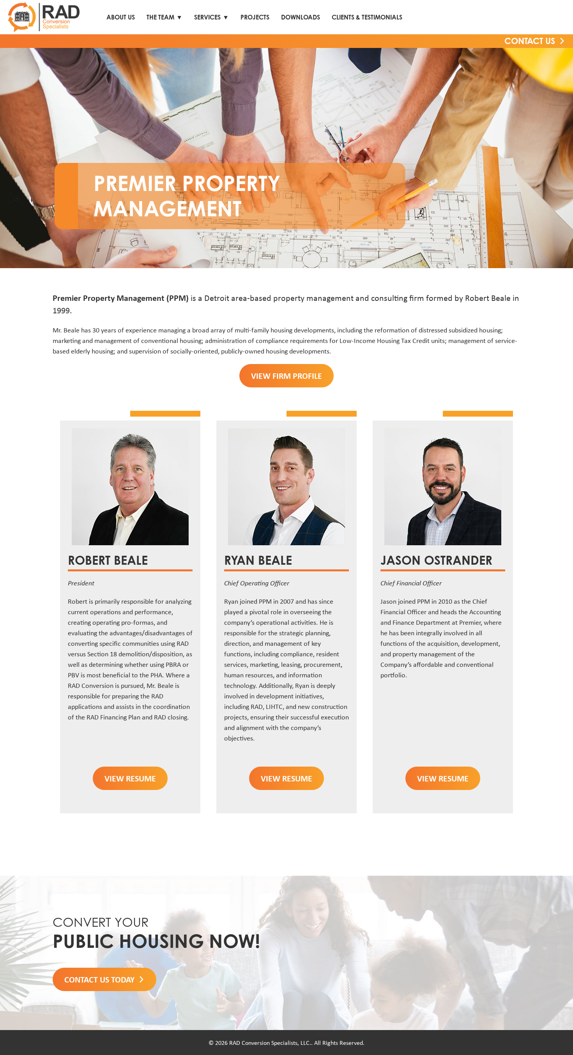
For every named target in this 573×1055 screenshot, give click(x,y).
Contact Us (529, 40)
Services (207, 17)
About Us (120, 17)
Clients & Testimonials (367, 17)
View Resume (130, 778)
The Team (160, 17)
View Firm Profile (286, 375)
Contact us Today (99, 979)
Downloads (300, 17)
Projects (255, 17)
